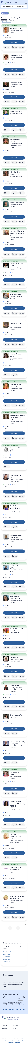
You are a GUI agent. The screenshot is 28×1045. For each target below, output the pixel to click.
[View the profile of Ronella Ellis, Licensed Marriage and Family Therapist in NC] (6, 630)
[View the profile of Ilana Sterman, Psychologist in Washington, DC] (6, 716)
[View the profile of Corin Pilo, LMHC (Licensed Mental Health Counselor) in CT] (6, 477)
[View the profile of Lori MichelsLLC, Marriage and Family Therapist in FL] (6, 774)
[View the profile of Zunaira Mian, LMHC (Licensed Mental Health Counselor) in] (6, 658)
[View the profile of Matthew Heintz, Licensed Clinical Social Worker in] (6, 567)
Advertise (5, 1028)
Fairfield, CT (6, 961)
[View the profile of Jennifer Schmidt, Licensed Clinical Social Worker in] (6, 355)
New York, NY (7, 952)
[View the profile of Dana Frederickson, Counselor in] (6, 449)
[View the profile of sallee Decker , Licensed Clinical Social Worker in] (6, 416)
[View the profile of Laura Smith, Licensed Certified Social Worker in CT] (6, 57)
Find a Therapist (6, 1032)
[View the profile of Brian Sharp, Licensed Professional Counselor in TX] (6, 743)
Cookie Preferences (15, 1042)
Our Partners (16, 1032)
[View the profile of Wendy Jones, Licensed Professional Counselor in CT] (6, 598)
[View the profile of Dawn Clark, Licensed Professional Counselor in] (6, 386)
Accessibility (16, 1025)
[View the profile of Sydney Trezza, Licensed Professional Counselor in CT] (6, 687)
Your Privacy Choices (17, 1040)
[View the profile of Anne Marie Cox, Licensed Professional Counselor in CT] (6, 296)
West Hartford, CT (8, 956)
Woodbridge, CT (7, 954)
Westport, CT (7, 959)
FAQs (14, 1028)
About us (4, 1025)
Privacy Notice (21, 1004)
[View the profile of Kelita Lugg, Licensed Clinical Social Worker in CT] (6, 30)
